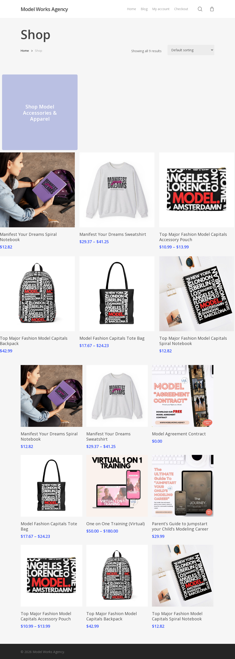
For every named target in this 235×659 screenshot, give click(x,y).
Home (25, 50)
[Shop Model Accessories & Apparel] (40, 112)
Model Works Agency (44, 8)
